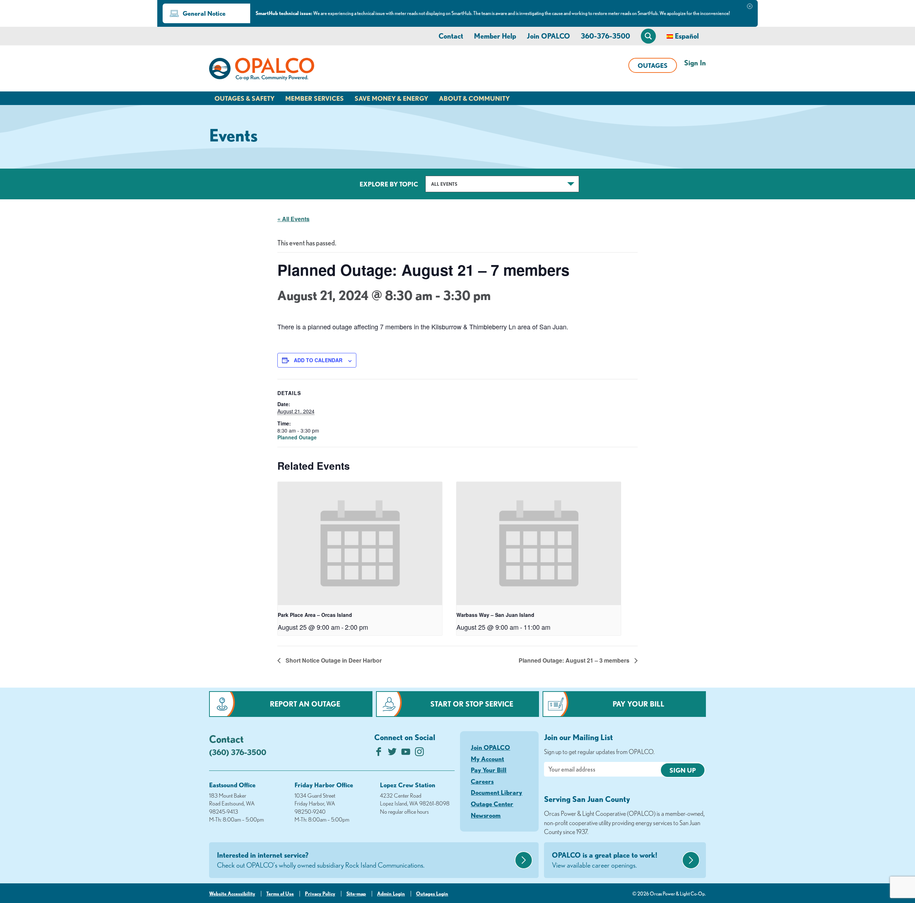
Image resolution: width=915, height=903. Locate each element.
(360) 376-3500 (237, 752)
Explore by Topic (389, 184)
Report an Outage (305, 704)
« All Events (293, 219)
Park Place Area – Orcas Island (315, 614)
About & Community (474, 98)
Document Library (496, 792)
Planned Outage (297, 437)
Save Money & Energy (391, 98)
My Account (487, 758)
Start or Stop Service (471, 704)
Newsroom (486, 815)
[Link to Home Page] (261, 70)
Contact (451, 36)
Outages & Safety (244, 98)
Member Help (495, 36)
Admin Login (391, 894)
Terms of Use (280, 894)
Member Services (314, 98)
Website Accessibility (232, 894)
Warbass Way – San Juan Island (495, 614)
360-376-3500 (605, 36)
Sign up (682, 770)
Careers (482, 781)
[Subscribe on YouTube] (405, 753)
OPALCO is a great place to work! (604, 860)
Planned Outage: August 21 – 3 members (575, 660)
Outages (653, 65)
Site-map (356, 894)
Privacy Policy (320, 894)
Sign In (695, 63)
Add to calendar (318, 360)
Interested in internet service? (321, 860)
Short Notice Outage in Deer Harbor (333, 660)
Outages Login (432, 894)
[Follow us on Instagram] (419, 753)
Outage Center (492, 803)
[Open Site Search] (648, 36)
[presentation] (360, 543)
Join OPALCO (548, 36)
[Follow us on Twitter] (392, 753)
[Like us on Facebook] (378, 753)
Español (687, 36)
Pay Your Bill (638, 704)
